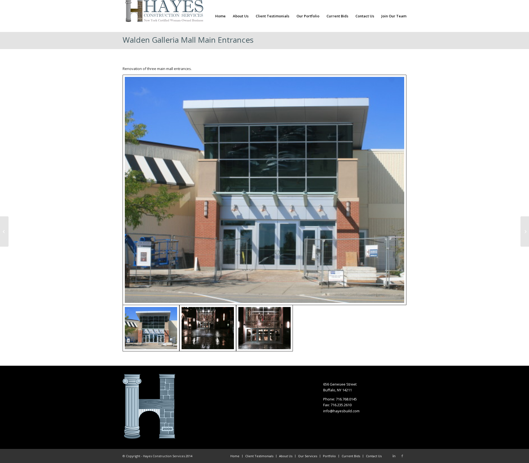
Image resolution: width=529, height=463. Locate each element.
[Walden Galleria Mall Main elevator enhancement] (4, 231)
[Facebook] (402, 456)
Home (234, 456)
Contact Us (374, 456)
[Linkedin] (394, 456)
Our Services (307, 456)
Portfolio (329, 456)
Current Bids (351, 456)
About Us (285, 456)
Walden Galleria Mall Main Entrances (188, 39)
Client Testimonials (259, 456)
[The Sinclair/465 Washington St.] (524, 231)
